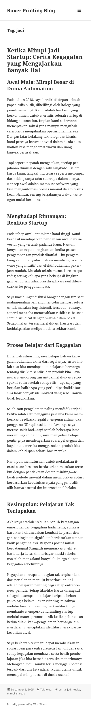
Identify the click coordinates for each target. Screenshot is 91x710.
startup (20, 693)
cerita (62, 689)
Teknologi (46, 689)
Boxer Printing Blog (31, 10)
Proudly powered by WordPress (27, 704)
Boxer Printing (47, 601)
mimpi (11, 693)
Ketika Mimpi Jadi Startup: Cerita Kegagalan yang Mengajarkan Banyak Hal (45, 60)
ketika (76, 689)
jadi (69, 689)
